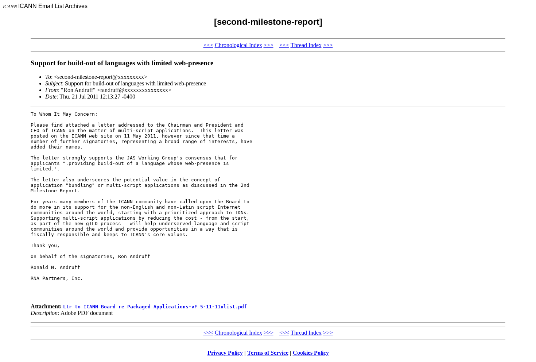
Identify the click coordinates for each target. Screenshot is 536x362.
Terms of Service (267, 353)
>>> (268, 45)
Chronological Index (238, 45)
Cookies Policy (311, 353)
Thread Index (306, 45)
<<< (208, 45)
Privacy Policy (225, 353)
